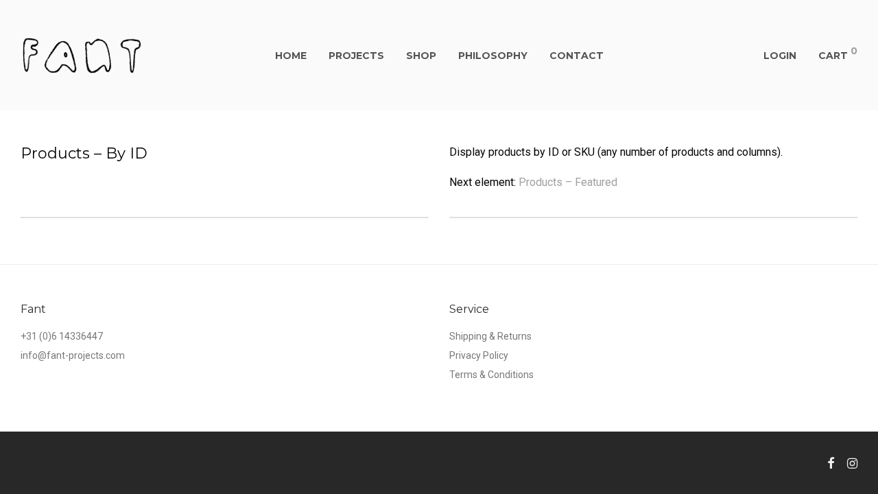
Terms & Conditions (491, 374)
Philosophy (492, 55)
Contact (576, 55)
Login (779, 55)
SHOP (421, 55)
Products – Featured (568, 182)
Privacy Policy (478, 355)
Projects (356, 55)
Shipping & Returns (490, 336)
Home (291, 55)
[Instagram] (852, 462)
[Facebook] (830, 462)
